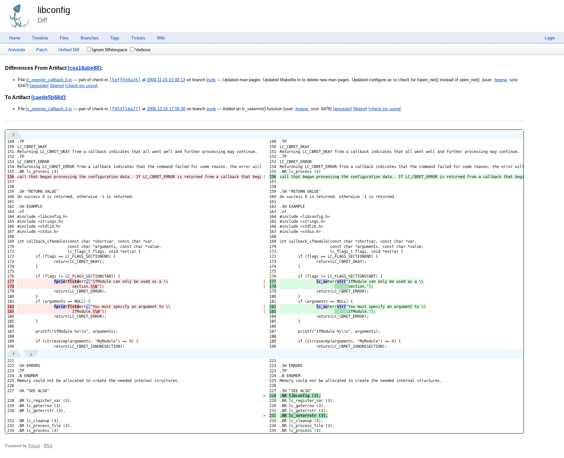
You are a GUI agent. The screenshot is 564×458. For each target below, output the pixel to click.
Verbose (142, 49)
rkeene (500, 79)
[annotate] (39, 85)
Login (550, 38)
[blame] (57, 85)
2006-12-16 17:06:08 (166, 108)
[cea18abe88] (84, 68)
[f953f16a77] (125, 108)
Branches (90, 38)
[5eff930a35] (125, 79)
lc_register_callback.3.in (49, 79)
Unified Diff (68, 49)
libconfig (54, 10)
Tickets (138, 38)
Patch (41, 49)
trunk (211, 79)
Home (14, 38)
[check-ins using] (81, 85)
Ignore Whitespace (109, 49)
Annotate (16, 49)
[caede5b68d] (48, 97)
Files (64, 38)
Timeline (40, 38)
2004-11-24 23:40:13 (166, 79)
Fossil (34, 445)
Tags (114, 38)
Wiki (161, 38)
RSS (48, 445)
